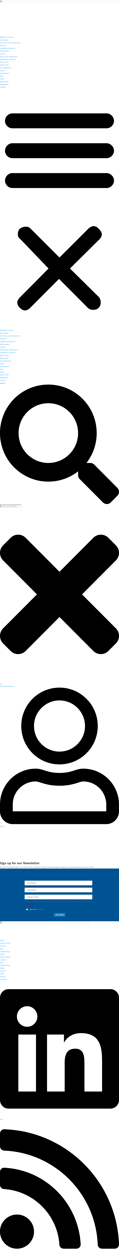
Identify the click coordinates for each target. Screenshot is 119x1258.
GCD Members (5, 68)
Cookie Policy (5, 951)
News (2, 79)
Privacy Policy (40, 909)
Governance (4, 73)
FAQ (1, 76)
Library (2, 54)
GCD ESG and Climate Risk (10, 43)
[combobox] (10, 506)
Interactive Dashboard (8, 57)
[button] (59, 209)
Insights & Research (7, 48)
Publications (5, 51)
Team (2, 70)
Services (3, 45)
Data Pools (4, 40)
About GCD (4, 62)
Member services (6, 37)
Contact (3, 87)
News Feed (4, 81)
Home (6, 840)
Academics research (8, 59)
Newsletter (4, 84)
